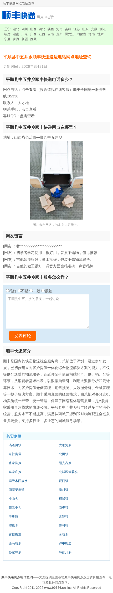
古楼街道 (15, 534)
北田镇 (63, 454)
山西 (33, 29)
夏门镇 (63, 481)
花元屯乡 (15, 507)
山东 (85, 29)
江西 (42, 34)
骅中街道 (65, 543)
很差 (48, 291)
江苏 (77, 29)
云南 (51, 34)
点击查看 (29, 89)
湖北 (16, 29)
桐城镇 (63, 499)
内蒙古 (81, 34)
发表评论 (22, 336)
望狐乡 (13, 525)
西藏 (33, 39)
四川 (25, 29)
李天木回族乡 (18, 481)
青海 (16, 39)
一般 (36, 291)
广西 (33, 34)
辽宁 (7, 29)
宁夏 (7, 39)
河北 (42, 29)
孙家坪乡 (15, 552)
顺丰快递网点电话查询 (17, 577)
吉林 (68, 29)
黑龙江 (69, 34)
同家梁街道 (16, 490)
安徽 (94, 29)
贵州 (59, 34)
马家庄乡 (15, 472)
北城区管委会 (68, 472)
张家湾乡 (15, 463)
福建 (7, 34)
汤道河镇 (15, 445)
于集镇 (13, 516)
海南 (92, 34)
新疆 (25, 39)
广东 (25, 34)
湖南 (16, 34)
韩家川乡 (65, 552)
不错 (24, 291)
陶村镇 (63, 490)
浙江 (103, 29)
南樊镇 (63, 507)
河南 (59, 29)
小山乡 (13, 499)
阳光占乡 (65, 463)
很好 (13, 291)
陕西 (51, 29)
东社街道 (15, 454)
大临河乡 (65, 445)
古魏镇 (63, 516)
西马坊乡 (15, 543)
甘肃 (100, 34)
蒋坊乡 (63, 534)
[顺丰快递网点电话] (29, 15)
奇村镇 (63, 525)
